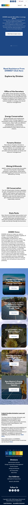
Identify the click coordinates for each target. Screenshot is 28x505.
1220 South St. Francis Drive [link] (14, 479)
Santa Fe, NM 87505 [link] (14, 481)
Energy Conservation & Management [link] (14, 464)
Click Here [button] (14, 288)
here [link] (11, 442)
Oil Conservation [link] (14, 470)
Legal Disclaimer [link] (7, 503)
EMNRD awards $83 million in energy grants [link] (14, 17)
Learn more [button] (14, 390)
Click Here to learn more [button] (14, 34)
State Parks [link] (14, 472)
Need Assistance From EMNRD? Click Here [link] (14, 69)
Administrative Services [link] (14, 462)
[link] (11, 1)
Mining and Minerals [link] (14, 468)
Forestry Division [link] (14, 466)
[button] (25, 5)
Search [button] (19, 5)
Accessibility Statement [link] (19, 503)
